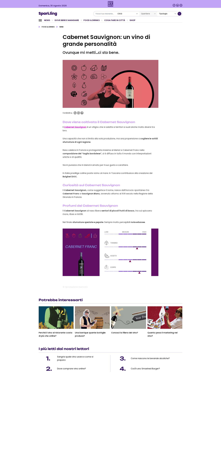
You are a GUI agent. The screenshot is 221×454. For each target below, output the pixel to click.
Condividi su (67, 113)
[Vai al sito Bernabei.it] (110, 4)
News (47, 20)
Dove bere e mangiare (67, 20)
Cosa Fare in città (114, 20)
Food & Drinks (92, 20)
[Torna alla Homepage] (49, 14)
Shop (132, 20)
